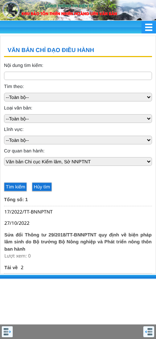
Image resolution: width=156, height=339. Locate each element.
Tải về (11, 267)
